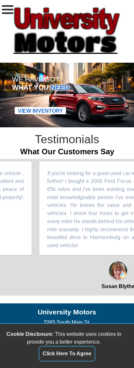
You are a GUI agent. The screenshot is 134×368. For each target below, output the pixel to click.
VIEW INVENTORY (40, 111)
